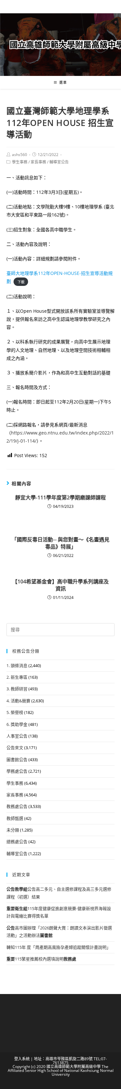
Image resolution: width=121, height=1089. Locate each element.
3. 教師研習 (16, 689)
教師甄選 (14, 818)
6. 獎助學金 (16, 724)
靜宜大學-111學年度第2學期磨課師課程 (60, 497)
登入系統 (22, 1059)
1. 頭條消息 (16, 665)
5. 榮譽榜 (14, 712)
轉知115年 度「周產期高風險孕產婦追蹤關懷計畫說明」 (58, 947)
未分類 (12, 830)
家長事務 (38, 162)
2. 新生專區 (16, 677)
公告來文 (14, 747)
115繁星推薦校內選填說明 (41, 959)
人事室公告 (16, 736)
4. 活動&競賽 (18, 701)
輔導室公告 (59, 162)
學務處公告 (16, 771)
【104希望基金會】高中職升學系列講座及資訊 (60, 585)
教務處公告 (16, 806)
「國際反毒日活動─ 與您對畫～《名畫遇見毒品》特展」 (60, 543)
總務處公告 (16, 841)
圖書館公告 (16, 759)
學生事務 (19, 162)
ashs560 (19, 154)
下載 (21, 281)
